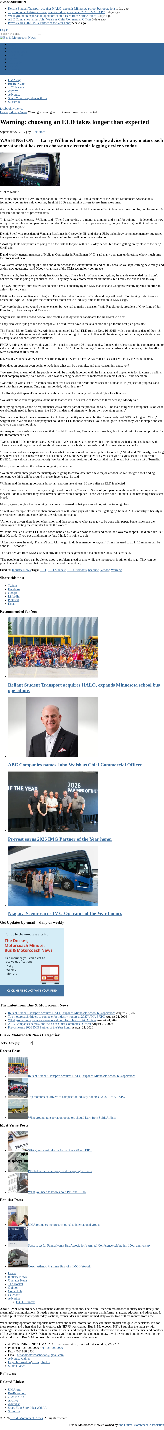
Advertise (14, 69)
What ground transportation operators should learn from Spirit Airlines (52, 15)
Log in (4, 29)
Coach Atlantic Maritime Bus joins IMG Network (59, 1266)
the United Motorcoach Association (141, 1425)
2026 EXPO (16, 87)
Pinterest (13, 600)
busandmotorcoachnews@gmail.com (40, 1355)
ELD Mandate (57, 570)
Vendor (104, 570)
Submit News (16, 1365)
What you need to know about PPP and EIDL (57, 1192)
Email (11, 603)
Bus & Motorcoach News (26, 1418)
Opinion (13, 59)
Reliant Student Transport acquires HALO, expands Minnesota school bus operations (61, 8)
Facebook (14, 589)
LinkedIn (14, 596)
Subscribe (14, 101)
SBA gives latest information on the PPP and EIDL (60, 1150)
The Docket (15, 55)
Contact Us (15, 62)
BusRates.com (17, 83)
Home (12, 44)
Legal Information (19, 1362)
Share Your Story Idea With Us (27, 98)
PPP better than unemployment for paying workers (60, 1171)
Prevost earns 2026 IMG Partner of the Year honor (39, 23)
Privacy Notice (41, 1362)
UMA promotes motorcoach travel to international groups (64, 1224)
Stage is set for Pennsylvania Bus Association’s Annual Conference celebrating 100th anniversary (89, 1245)
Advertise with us (19, 1358)
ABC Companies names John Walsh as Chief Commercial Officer (49, 19)
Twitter (12, 585)
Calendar (13, 66)
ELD (43, 570)
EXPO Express (25, 73)
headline (93, 570)
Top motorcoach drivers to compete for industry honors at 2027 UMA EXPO (56, 12)
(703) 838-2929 (53, 1347)
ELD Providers (77, 570)
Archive (13, 91)
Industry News (17, 48)
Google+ (13, 593)
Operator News (17, 51)
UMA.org (14, 80)
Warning (116, 570)
